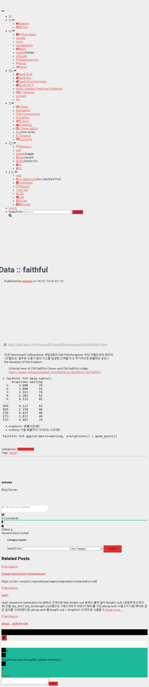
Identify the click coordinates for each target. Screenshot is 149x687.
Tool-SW (22, 189)
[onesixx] (10, 474)
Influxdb (21, 56)
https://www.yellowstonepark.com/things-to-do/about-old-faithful (55, 372)
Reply (6, 675)
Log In (13, 208)
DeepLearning (28, 59)
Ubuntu (24, 186)
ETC (12, 171)
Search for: (14, 548)
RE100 (23, 27)
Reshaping (23, 110)
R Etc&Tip (25, 139)
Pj (10, 19)
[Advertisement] (74, 311)
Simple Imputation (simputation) (23, 573)
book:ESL (25, 77)
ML (11, 70)
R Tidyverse (26, 92)
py (10, 30)
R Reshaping (25, 449)
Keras (22, 63)
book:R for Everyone (32, 81)
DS (11, 142)
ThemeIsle (141, 631)
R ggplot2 (25, 124)
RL (20, 168)
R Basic (23, 106)
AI (10, 16)
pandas (21, 38)
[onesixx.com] (11, 6)
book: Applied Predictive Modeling (39, 88)
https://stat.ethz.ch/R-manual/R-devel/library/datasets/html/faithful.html (57, 344)
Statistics (25, 146)
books (20, 161)
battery (24, 23)
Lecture (21, 95)
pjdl (18, 150)
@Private (25, 204)
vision (23, 66)
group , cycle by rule (14, 623)
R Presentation (28, 128)
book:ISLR (25, 74)
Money (22, 200)
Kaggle (20, 153)
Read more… (114, 609)
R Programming (29, 114)
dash (22, 48)
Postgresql (26, 182)
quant (22, 157)
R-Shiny (24, 121)
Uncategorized (27, 179)
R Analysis (22, 117)
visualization (24, 45)
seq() (4, 595)
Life (21, 197)
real (18, 175)
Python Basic (27, 34)
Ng (18, 99)
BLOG (20, 193)
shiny (19, 41)
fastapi (20, 52)
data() (13, 452)
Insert (53, 683)
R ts (18, 132)
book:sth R (26, 85)
